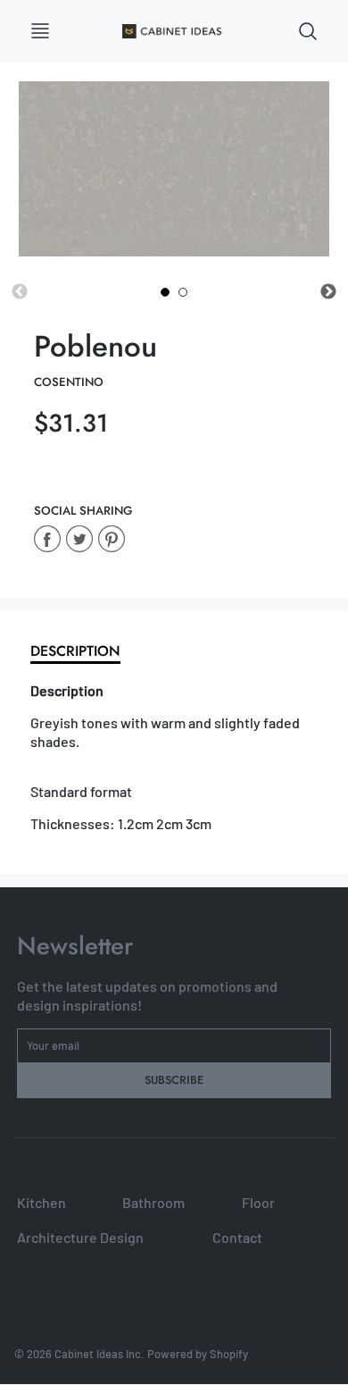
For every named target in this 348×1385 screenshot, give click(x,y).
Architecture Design (80, 1237)
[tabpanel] (165, 292)
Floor (258, 1202)
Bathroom (153, 1202)
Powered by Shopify (197, 1354)
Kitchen (41, 1202)
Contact (237, 1237)
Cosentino (69, 382)
